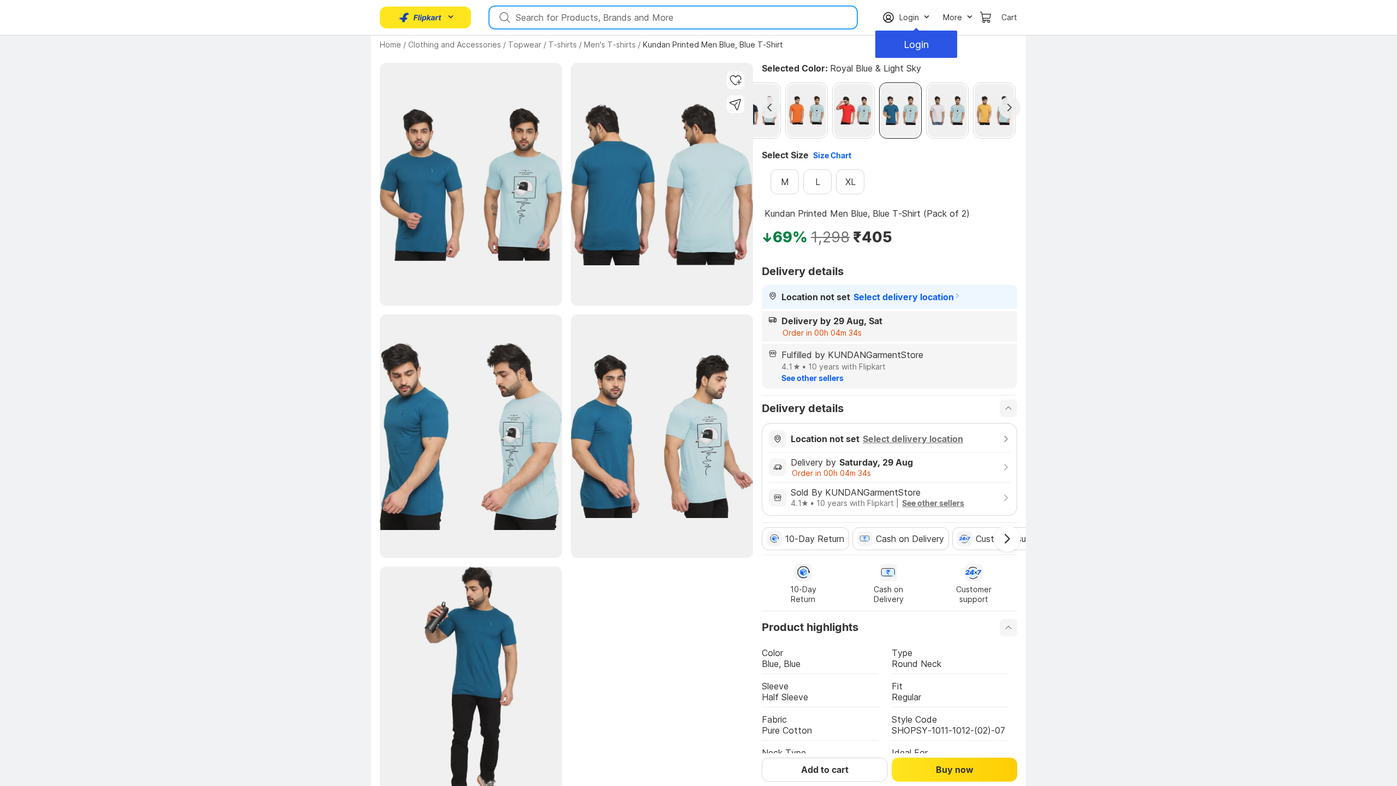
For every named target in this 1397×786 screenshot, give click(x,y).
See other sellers (812, 378)
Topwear (524, 44)
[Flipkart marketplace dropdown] (420, 17)
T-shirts (562, 44)
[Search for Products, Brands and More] (504, 17)
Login (916, 44)
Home (390, 44)
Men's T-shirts (610, 44)
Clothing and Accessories (454, 44)
